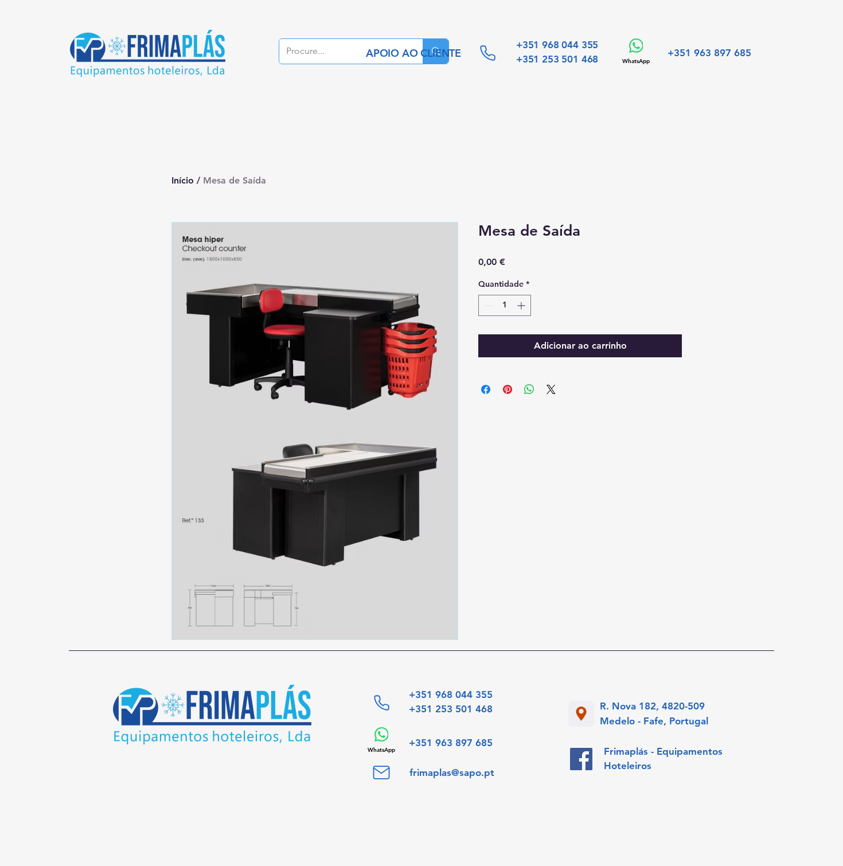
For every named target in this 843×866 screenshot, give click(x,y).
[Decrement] (487, 305)
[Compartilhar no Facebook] (486, 389)
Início (182, 180)
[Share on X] (551, 389)
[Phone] (487, 52)
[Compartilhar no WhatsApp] (529, 389)
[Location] (581, 714)
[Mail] (381, 772)
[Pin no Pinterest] (507, 389)
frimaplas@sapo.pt (451, 772)
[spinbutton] (504, 305)
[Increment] (522, 305)
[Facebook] (581, 759)
